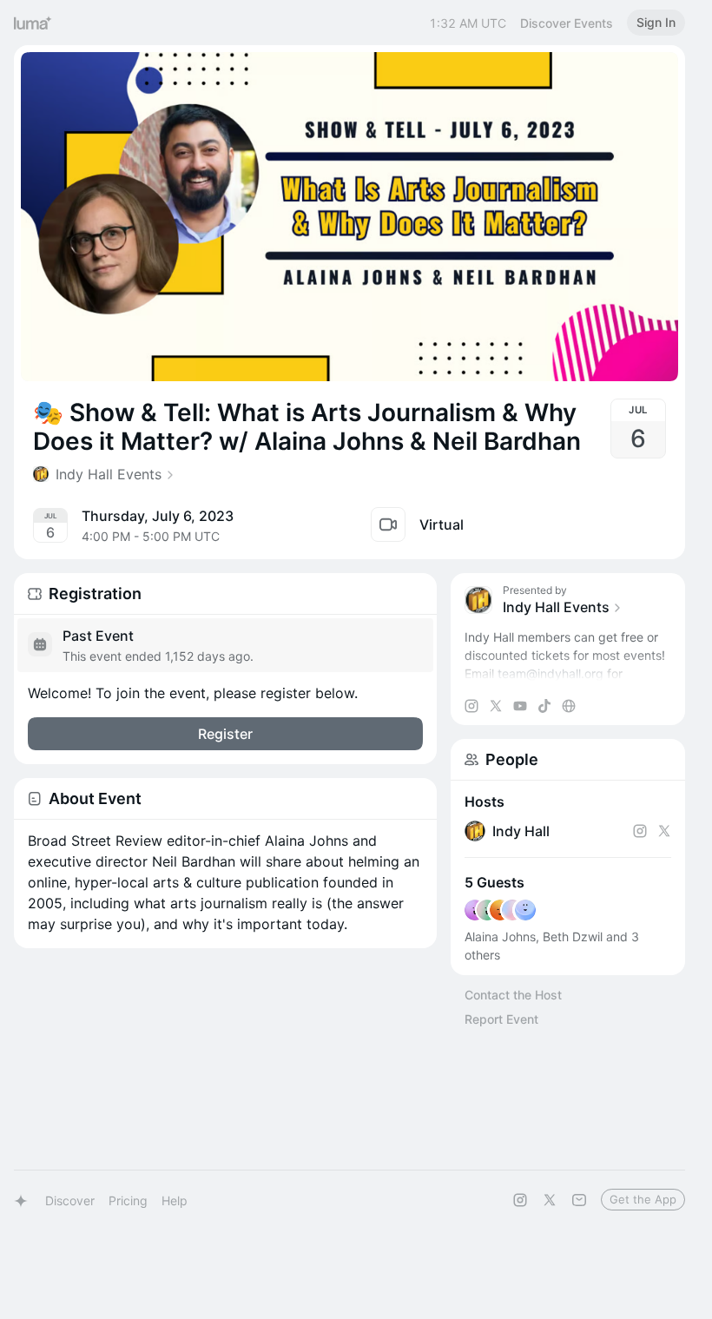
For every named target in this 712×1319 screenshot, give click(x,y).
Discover (70, 1200)
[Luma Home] (33, 22)
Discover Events (566, 23)
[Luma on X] (549, 1200)
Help (175, 1200)
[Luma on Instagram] (520, 1200)
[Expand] (568, 674)
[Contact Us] (579, 1200)
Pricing (128, 1200)
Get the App (643, 1199)
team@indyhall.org (550, 673)
